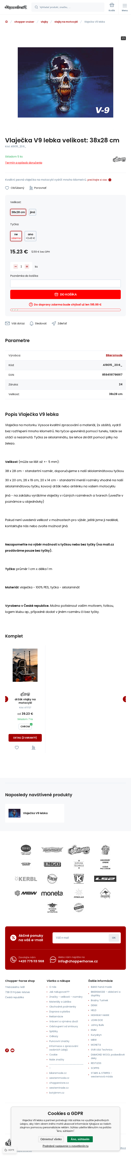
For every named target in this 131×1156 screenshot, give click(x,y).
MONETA (96, 1044)
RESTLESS (96, 1063)
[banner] (16, 7)
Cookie (53, 1054)
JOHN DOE (97, 1020)
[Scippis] (105, 893)
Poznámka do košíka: (24, 276)
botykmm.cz (56, 1092)
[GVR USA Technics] (79, 864)
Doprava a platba (59, 1011)
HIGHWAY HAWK (100, 1015)
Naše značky (56, 1059)
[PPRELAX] (79, 893)
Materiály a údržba (60, 1001)
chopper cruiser (24, 21)
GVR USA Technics (101, 1049)
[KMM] (52, 879)
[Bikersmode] (119, 160)
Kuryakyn (96, 1035)
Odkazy (53, 1036)
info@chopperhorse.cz (78, 961)
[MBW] (26, 893)
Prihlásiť (114, 938)
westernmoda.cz (59, 1078)
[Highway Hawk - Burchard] (105, 864)
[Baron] (52, 850)
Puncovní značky (59, 1041)
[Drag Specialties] (26, 864)
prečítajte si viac (97, 179)
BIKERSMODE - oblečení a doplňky (105, 993)
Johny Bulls (97, 1025)
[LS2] (105, 879)
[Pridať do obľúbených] (17, 748)
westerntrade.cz (59, 1087)
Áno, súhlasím (80, 1139)
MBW (94, 1040)
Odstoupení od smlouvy (63, 1026)
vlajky (44, 21)
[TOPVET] (79, 908)
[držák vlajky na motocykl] (25, 665)
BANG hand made (101, 987)
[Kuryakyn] (79, 879)
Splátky (53, 1031)
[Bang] (26, 850)
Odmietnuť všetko (51, 1139)
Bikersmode (114, 355)
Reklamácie (56, 1016)
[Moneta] (52, 893)
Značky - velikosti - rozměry (66, 996)
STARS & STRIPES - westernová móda (102, 1074)
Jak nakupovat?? (59, 992)
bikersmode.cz (58, 1073)
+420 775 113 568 (31, 961)
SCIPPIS (95, 1068)
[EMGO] (52, 864)
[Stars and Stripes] (52, 908)
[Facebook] (7, 1050)
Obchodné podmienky (62, 1006)
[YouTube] (12, 1050)
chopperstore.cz (59, 1083)
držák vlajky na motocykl (25, 701)
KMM (93, 1030)
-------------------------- (66, 1066)
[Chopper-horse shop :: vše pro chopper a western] (6, 21)
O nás (52, 987)
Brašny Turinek (99, 1000)
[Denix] (105, 850)
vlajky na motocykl (66, 21)
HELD (93, 1010)
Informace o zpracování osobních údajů (63, 1047)
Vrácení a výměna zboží (63, 1021)
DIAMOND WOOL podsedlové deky (108, 1056)
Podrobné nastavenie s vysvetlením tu (66, 1146)
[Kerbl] (26, 879)
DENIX (94, 1005)
